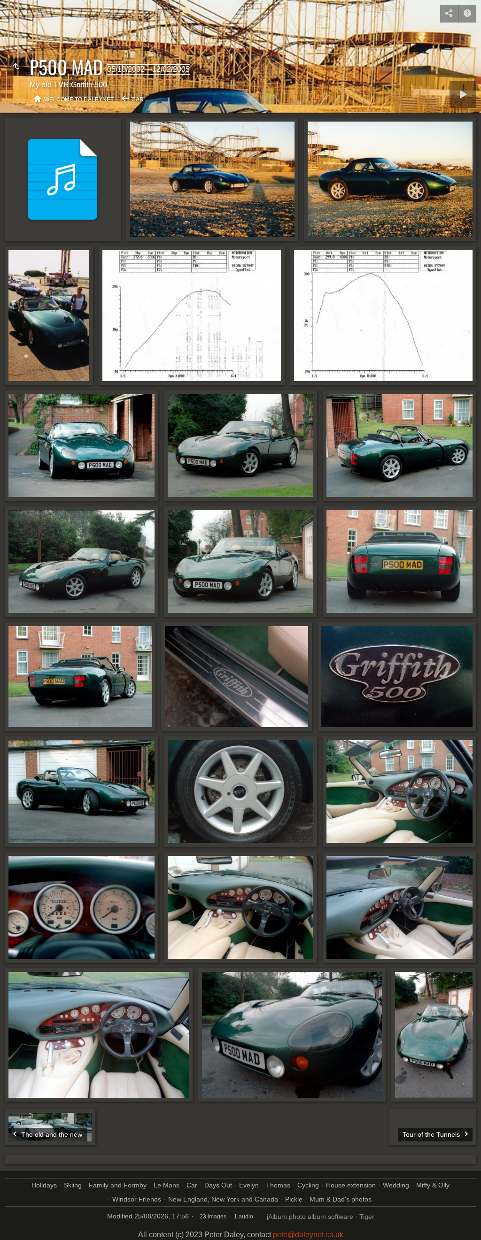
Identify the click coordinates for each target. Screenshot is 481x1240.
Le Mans (166, 1185)
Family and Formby (118, 1185)
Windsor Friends (136, 1199)
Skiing (73, 1185)
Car (138, 99)
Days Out (218, 1185)
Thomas (278, 1185)
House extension (351, 1185)
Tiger (366, 1216)
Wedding (396, 1185)
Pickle (294, 1199)
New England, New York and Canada (223, 1199)
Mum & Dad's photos (341, 1199)
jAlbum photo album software (310, 1216)
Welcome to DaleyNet (79, 99)
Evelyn (249, 1185)
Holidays (44, 1185)
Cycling (308, 1185)
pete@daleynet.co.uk (308, 1235)
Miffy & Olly (433, 1185)
